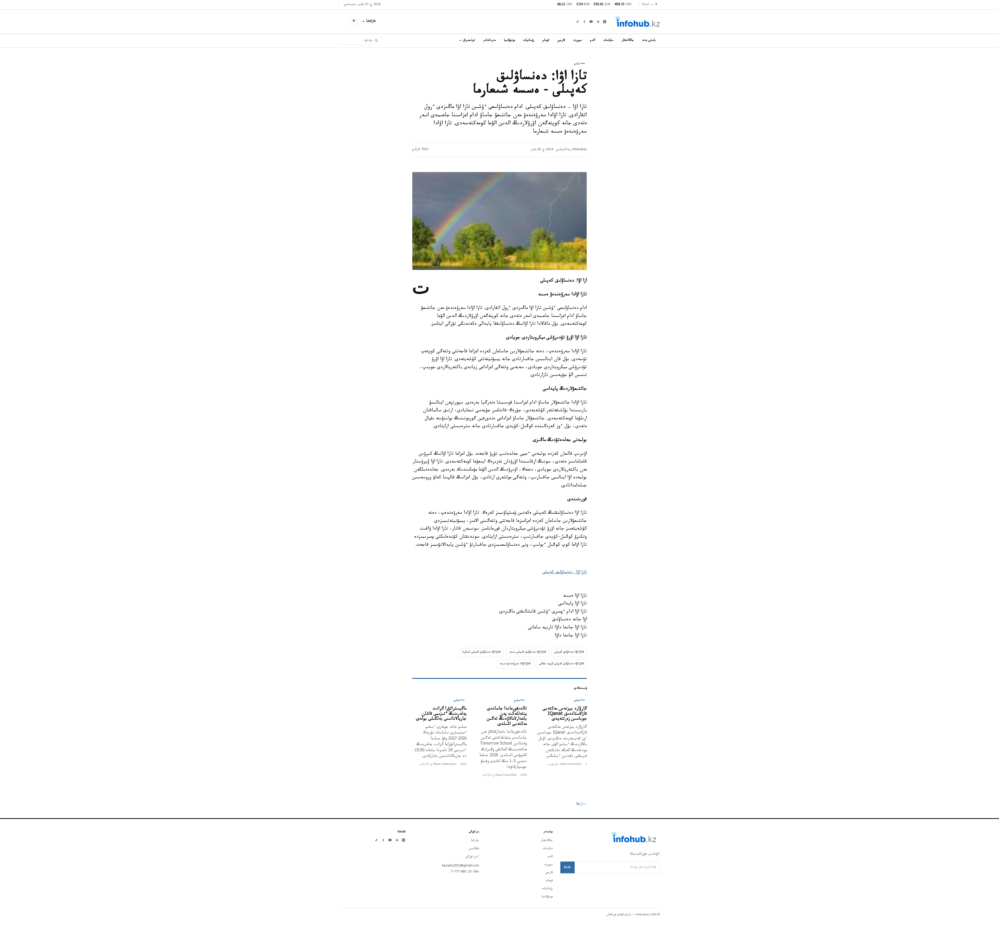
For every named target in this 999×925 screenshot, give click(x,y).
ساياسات (608, 40)
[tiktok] (577, 21)
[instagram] (605, 21)
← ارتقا (581, 804)
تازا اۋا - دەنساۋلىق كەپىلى (564, 573)
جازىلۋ (567, 867)
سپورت (577, 40)
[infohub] (637, 21)
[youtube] (591, 21)
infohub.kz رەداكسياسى (571, 149)
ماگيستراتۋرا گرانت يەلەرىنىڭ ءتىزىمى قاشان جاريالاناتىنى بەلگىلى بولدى (441, 714)
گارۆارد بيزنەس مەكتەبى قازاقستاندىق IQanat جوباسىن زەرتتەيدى (564, 714)
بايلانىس (474, 848)
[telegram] (598, 21)
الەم (592, 40)
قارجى (561, 40)
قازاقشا (371, 21)
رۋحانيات (528, 40)
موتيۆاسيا (509, 40)
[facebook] (584, 21)
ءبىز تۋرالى (472, 857)
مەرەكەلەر (489, 40)
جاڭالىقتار (628, 40)
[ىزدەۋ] (377, 41)
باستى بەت (649, 40)
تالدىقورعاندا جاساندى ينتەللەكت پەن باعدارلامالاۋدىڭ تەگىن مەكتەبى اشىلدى (507, 717)
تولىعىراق (469, 40)
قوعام (546, 40)
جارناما (475, 840)
